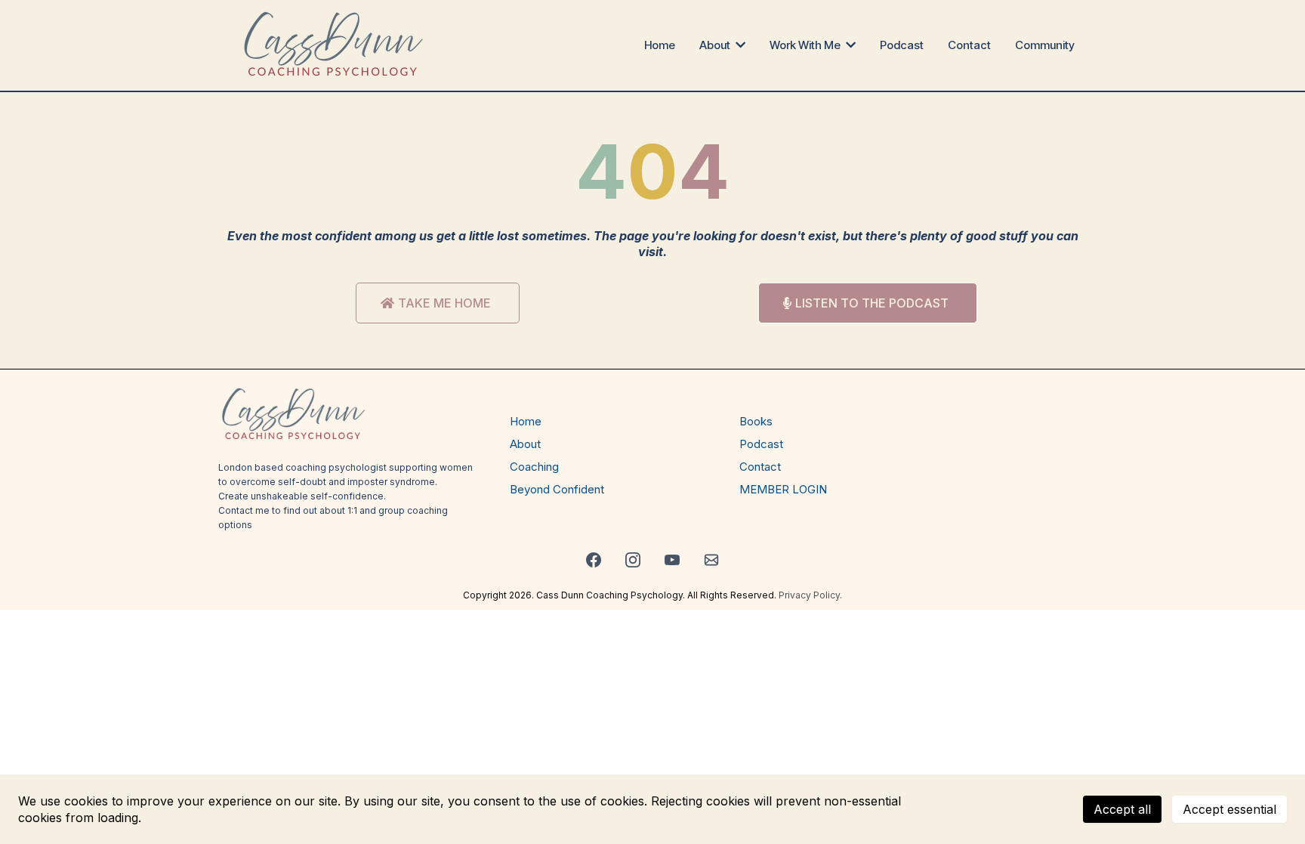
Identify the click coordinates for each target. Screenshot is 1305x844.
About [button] (716, 45)
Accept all (1122, 809)
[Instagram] (632, 560)
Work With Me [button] (806, 45)
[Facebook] (593, 560)
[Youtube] (672, 560)
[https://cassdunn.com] (334, 45)
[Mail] (711, 560)
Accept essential (1229, 809)
